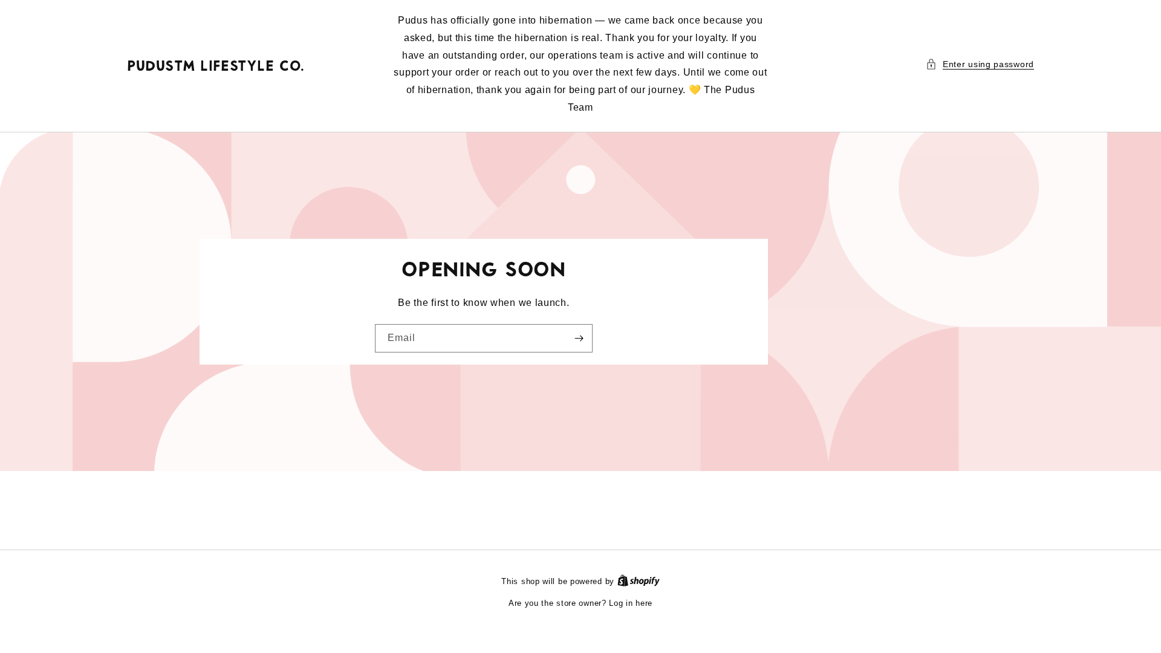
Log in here (630, 603)
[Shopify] (638, 581)
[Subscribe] (578, 338)
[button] (980, 64)
